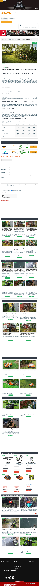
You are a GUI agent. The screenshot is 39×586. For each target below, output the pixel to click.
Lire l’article (19, 236)
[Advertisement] (19, 210)
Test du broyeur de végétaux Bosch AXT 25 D (9, 507)
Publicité (3, 567)
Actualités (6, 39)
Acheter (5, 491)
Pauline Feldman (5, 65)
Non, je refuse (32, 583)
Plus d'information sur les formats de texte (29, 184)
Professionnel (16, 564)
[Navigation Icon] (1, 1)
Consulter (5, 469)
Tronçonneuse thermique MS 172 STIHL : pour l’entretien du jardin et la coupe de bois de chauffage (27, 313)
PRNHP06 (19, 462)
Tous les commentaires (6, 190)
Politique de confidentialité (19, 581)
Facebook (6, 577)
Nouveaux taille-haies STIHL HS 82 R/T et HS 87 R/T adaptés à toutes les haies (23, 39)
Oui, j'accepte (27, 583)
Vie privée (3, 566)
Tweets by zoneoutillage (10, 572)
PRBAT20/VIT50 (31, 462)
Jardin (3, 221)
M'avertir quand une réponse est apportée (8, 189)
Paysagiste (7, 67)
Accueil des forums (17, 563)
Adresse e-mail (3, 169)
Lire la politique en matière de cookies (9, 585)
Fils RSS (3, 564)
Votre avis (3, 177)
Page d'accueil (3, 172)
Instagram (13, 577)
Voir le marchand (33, 147)
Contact (3, 563)
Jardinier (3, 67)
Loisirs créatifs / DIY (30, 563)
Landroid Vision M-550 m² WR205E (7, 482)
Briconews (16, 568)
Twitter (9, 577)
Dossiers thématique (30, 564)
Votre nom (2, 167)
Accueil (3, 39)
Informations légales (5, 565)
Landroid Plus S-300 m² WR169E (18, 482)
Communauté (16, 565)
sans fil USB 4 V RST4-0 (31, 481)
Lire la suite (11, 319)
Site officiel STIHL (5, 20)
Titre (2, 174)
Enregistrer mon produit (7, 22)
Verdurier (16, 569)
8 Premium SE (7, 462)
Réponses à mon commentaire (16, 190)
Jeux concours (29, 565)
